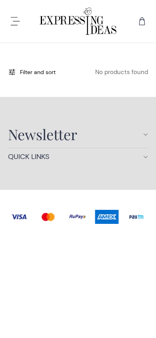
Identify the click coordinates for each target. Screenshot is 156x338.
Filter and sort (38, 72)
